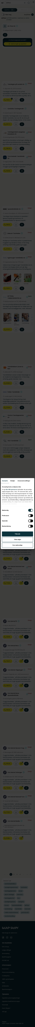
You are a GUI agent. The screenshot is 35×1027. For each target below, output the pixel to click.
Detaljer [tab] (12, 480)
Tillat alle (17, 534)
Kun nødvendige (17, 545)
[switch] (30, 515)
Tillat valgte (17, 539)
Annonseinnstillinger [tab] (24, 480)
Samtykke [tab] (5, 480)
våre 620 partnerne (11, 489)
